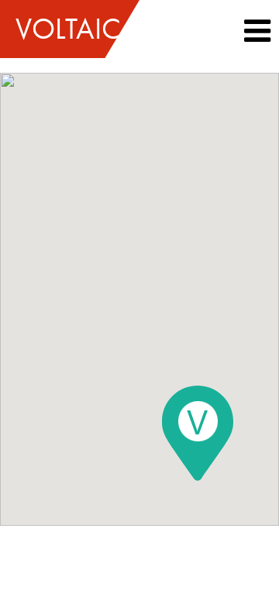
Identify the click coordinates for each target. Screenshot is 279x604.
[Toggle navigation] (257, 31)
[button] (257, 36)
